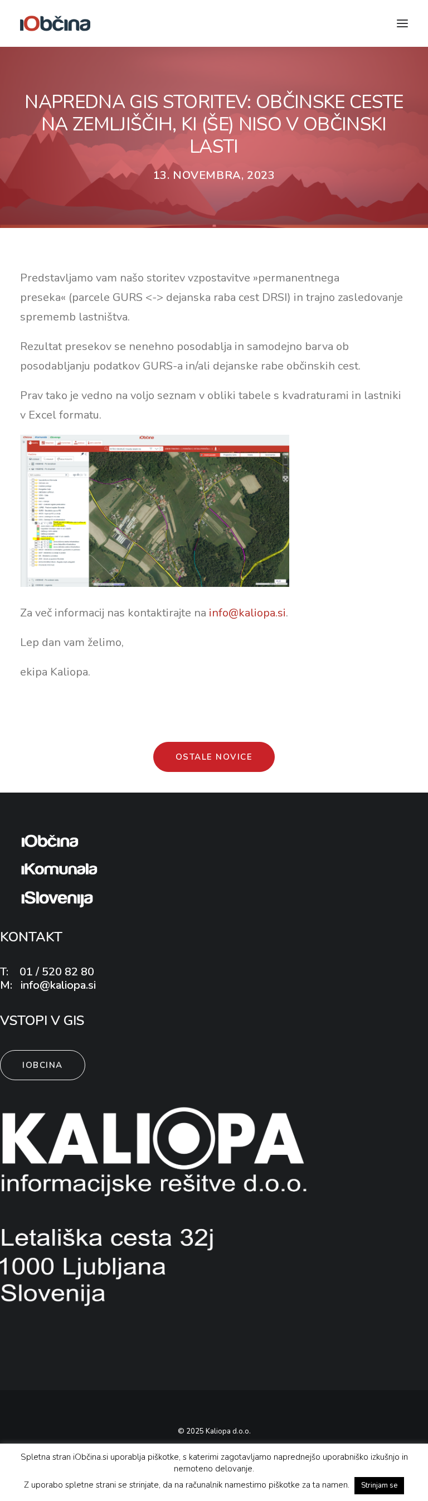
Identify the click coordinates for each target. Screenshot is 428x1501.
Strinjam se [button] (379, 1485)
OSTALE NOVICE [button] (214, 756)
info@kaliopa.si (247, 612)
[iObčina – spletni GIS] (55, 23)
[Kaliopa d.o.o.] (155, 1205)
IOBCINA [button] (42, 1065)
